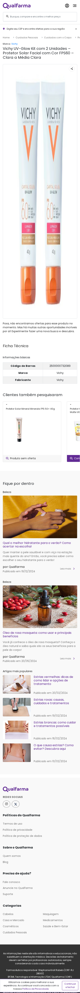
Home (6, 37)
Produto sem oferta (23, 458)
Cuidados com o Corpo (57, 37)
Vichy (14, 43)
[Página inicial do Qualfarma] (40, 789)
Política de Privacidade (35, 988)
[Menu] (74, 5)
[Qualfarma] (17, 5)
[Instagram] (6, 804)
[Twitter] (16, 804)
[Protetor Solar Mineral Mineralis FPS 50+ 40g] (19, 429)
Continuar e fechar (70, 985)
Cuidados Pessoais (27, 37)
